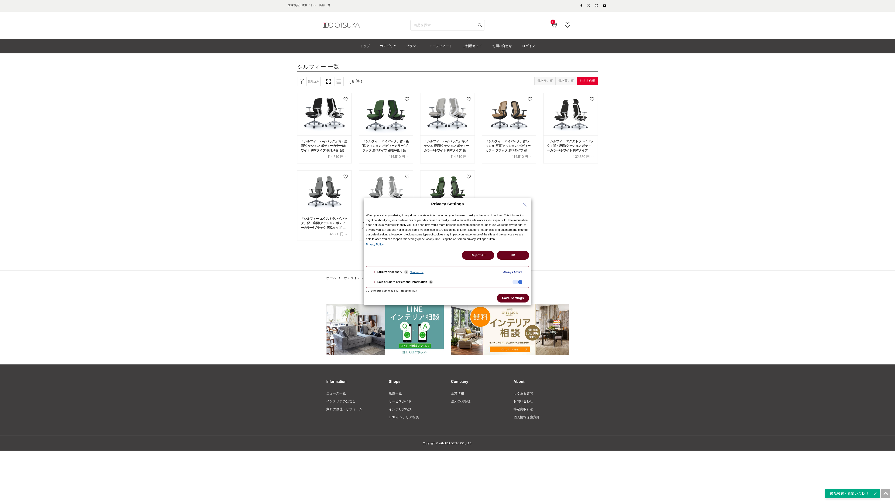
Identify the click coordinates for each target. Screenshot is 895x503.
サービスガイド (400, 401)
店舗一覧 (395, 393)
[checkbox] (517, 282)
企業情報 (457, 393)
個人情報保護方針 (526, 417)
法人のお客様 (461, 401)
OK (513, 255)
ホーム (331, 278)
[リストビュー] (339, 81)
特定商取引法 (523, 409)
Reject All (478, 255)
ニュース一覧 (336, 393)
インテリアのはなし (341, 401)
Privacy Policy (375, 244)
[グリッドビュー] (328, 81)
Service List (416, 272)
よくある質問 (523, 393)
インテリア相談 (400, 409)
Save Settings (513, 298)
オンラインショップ (358, 278)
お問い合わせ (523, 401)
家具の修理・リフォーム (344, 409)
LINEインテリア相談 (404, 417)
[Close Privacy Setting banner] (525, 205)
